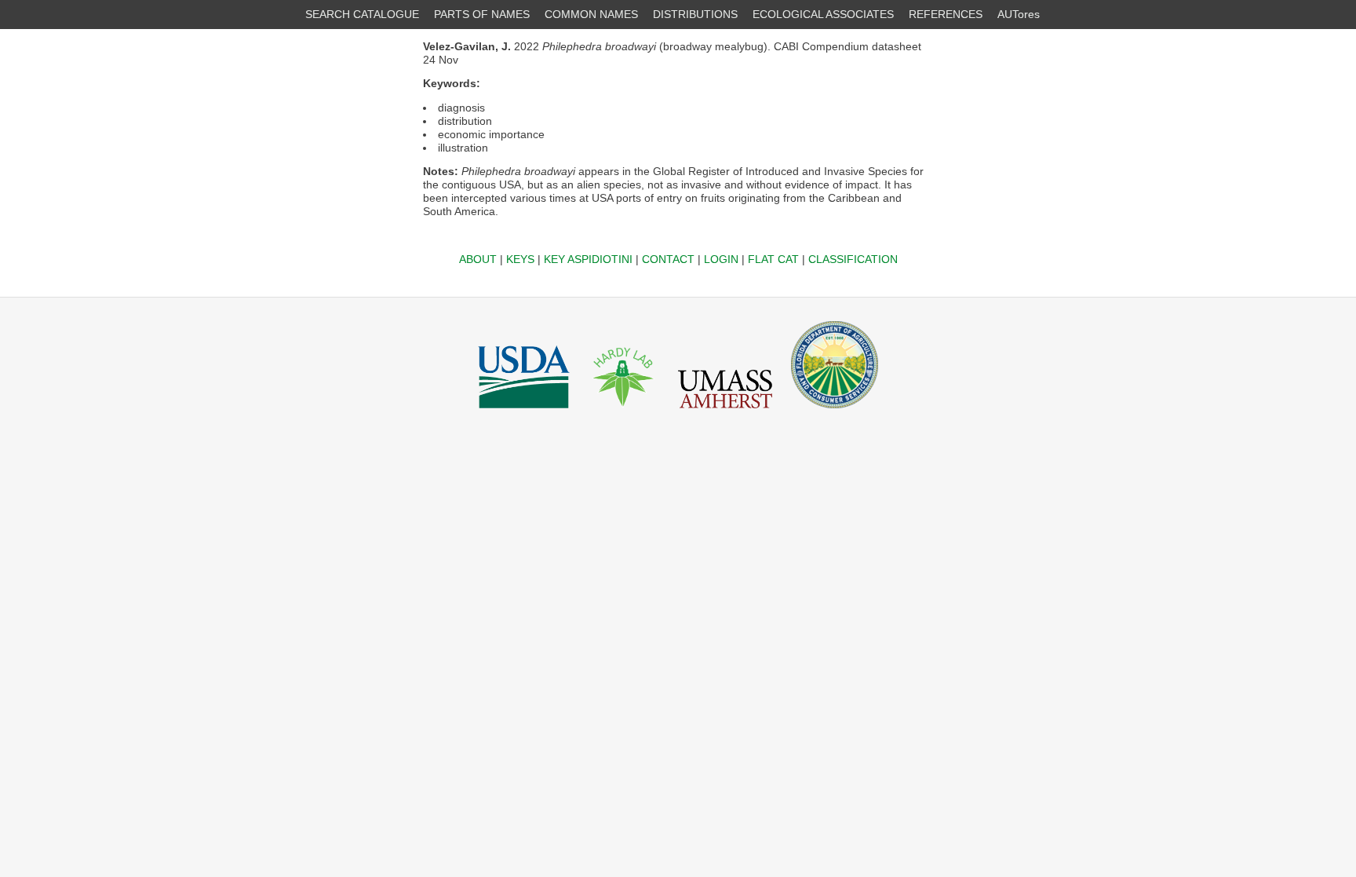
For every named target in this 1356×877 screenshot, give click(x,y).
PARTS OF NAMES (482, 14)
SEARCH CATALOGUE (362, 14)
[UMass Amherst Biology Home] (725, 412)
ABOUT (478, 259)
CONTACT (668, 259)
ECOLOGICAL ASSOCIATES (823, 14)
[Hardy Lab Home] (624, 412)
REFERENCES (945, 14)
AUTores (1018, 14)
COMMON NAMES (591, 14)
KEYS (520, 259)
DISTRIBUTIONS (695, 14)
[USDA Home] (524, 412)
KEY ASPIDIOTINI (588, 259)
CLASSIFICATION (853, 259)
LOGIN (721, 259)
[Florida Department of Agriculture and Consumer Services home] (834, 412)
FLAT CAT (773, 259)
